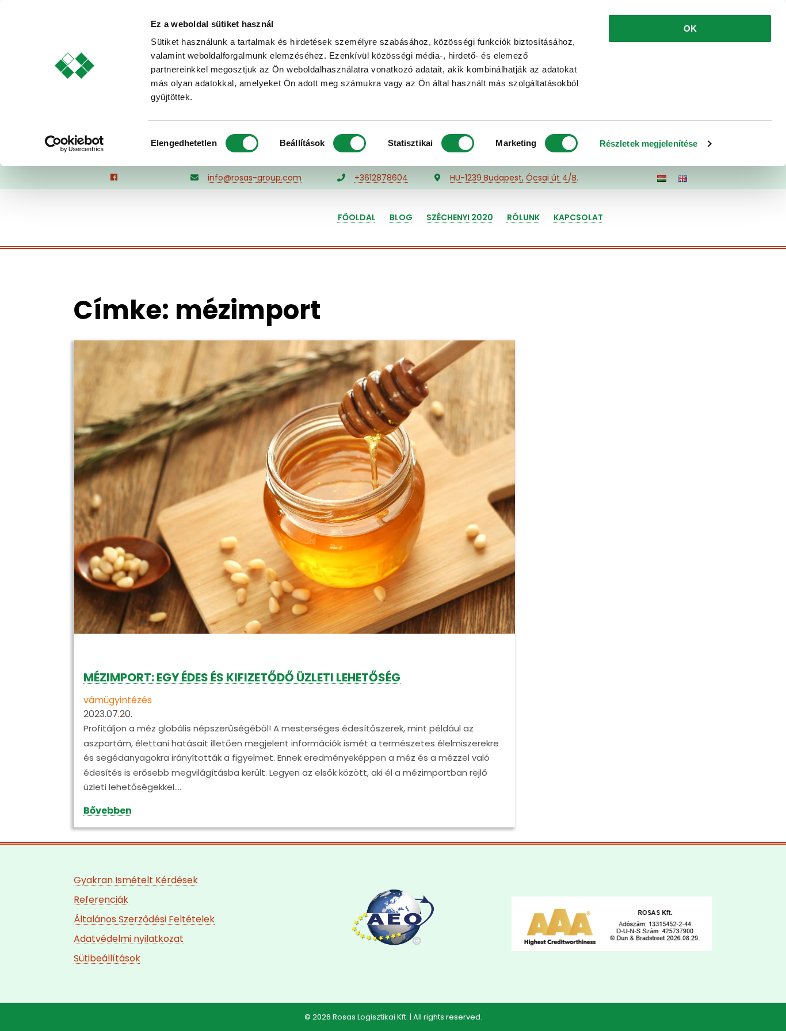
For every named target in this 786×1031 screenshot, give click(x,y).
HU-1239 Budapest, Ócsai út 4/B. (514, 177)
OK (690, 28)
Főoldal (357, 217)
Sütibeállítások (107, 958)
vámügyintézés (117, 700)
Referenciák (101, 899)
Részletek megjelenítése (648, 143)
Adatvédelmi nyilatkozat (129, 938)
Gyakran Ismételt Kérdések (136, 880)
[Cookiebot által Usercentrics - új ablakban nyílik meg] (74, 143)
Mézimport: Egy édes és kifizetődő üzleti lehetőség (241, 677)
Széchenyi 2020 (459, 217)
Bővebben (107, 810)
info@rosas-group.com (255, 177)
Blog (401, 217)
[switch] (349, 143)
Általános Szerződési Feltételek (144, 919)
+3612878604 (381, 177)
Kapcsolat (578, 217)
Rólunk (523, 217)
